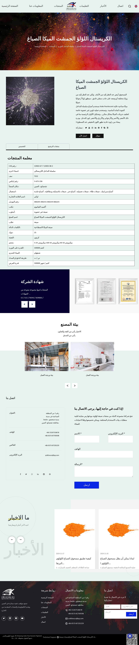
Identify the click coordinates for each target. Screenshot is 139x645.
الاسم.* (77, 434)
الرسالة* (78, 464)
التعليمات (84, 6)
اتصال (120, 6)
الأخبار (103, 6)
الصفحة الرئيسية (10, 6)
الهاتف (77, 449)
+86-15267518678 (75, 610)
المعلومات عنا (36, 6)
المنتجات (58, 6)
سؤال (98, 136)
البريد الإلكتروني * (116, 434)
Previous (24, 304)
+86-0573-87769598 (76, 614)
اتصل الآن (83, 136)
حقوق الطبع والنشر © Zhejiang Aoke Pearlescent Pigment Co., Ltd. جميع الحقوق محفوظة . (22, 637)
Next (32, 304)
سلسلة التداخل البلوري (66, 46)
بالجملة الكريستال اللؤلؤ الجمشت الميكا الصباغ (83, 637)
